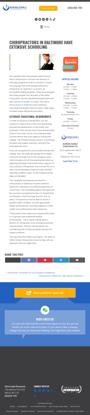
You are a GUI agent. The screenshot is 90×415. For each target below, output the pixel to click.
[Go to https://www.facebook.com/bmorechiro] (35, 391)
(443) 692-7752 (75, 7)
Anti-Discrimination (38, 406)
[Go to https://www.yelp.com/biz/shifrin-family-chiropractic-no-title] (52, 391)
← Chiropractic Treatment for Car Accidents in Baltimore (30, 273)
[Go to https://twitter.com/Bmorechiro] (39, 391)
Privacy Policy (12, 411)
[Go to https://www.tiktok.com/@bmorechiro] (35, 396)
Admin (12, 406)
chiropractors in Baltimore (21, 105)
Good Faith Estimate (45, 411)
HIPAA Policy (75, 406)
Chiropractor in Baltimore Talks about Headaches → (62, 276)
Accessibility (22, 406)
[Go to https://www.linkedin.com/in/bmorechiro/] (48, 391)
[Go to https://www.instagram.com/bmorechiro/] (43, 391)
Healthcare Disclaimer (58, 406)
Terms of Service (28, 411)
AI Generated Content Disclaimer (70, 411)
